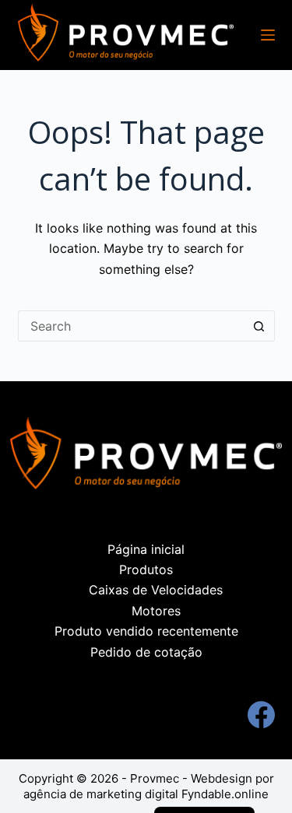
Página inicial (146, 549)
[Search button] (259, 326)
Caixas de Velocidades (156, 589)
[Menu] (268, 35)
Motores (156, 611)
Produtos (146, 569)
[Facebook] (261, 714)
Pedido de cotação (146, 652)
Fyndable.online (225, 794)
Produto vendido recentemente (146, 631)
